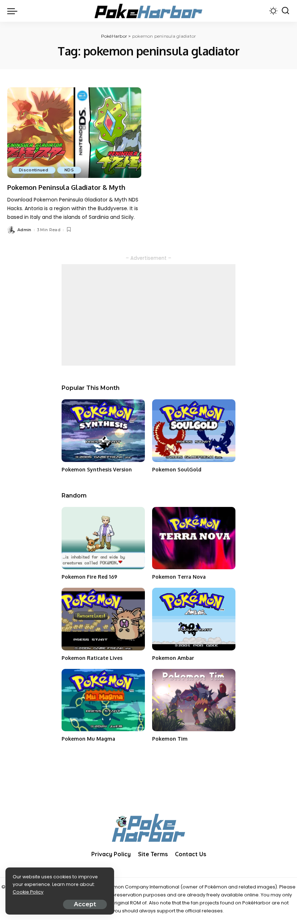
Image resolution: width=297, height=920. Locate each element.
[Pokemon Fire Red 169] (103, 538)
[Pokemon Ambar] (193, 619)
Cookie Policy (28, 892)
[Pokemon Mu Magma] (103, 700)
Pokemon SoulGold (176, 469)
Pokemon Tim (170, 739)
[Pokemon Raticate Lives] (103, 619)
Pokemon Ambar (173, 658)
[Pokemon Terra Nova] (193, 538)
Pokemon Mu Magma (88, 739)
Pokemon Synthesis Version (97, 469)
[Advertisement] (148, 315)
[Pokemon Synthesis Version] (103, 430)
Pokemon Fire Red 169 (89, 577)
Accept (85, 904)
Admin (24, 229)
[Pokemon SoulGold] (193, 430)
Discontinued (33, 169)
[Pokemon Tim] (193, 700)
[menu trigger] (14, 11)
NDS (69, 169)
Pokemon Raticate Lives (92, 658)
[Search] (285, 11)
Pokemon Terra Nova (179, 577)
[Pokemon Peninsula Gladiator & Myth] (74, 132)
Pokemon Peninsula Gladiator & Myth (66, 187)
